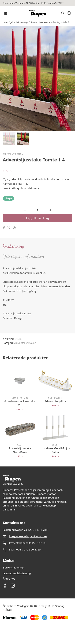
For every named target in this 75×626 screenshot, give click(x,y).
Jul (12, 22)
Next (71, 78)
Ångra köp (9, 578)
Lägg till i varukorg (37, 218)
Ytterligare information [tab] (23, 256)
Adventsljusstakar (39, 22)
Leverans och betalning (17, 573)
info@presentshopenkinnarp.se (28, 536)
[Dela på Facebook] (4, 228)
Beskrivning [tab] (13, 246)
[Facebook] (5, 586)
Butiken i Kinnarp (13, 567)
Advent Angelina (55, 401)
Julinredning (22, 22)
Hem (5, 22)
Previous (3, 78)
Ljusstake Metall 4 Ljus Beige (55, 450)
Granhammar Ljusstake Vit (19, 403)
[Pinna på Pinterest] (14, 228)
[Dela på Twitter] (8, 228)
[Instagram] (13, 586)
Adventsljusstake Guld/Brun (20, 450)
